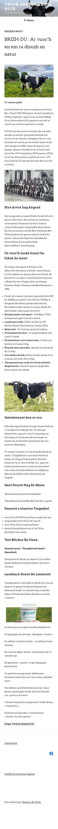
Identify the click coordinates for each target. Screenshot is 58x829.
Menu (30, 20)
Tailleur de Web (31, 802)
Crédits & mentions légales (19, 774)
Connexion (10, 743)
